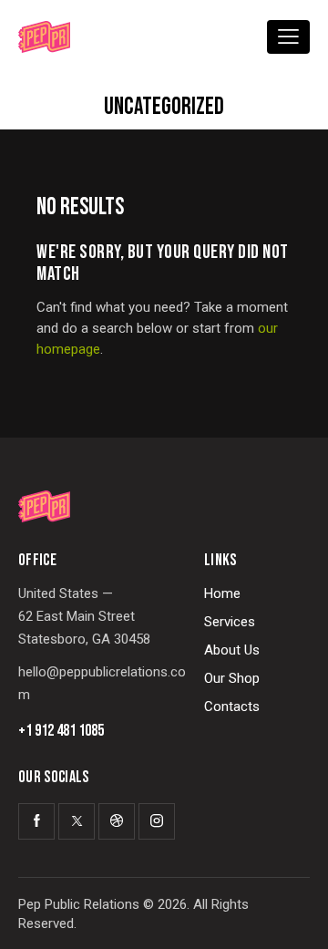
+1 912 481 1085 (61, 731)
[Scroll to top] (298, 919)
